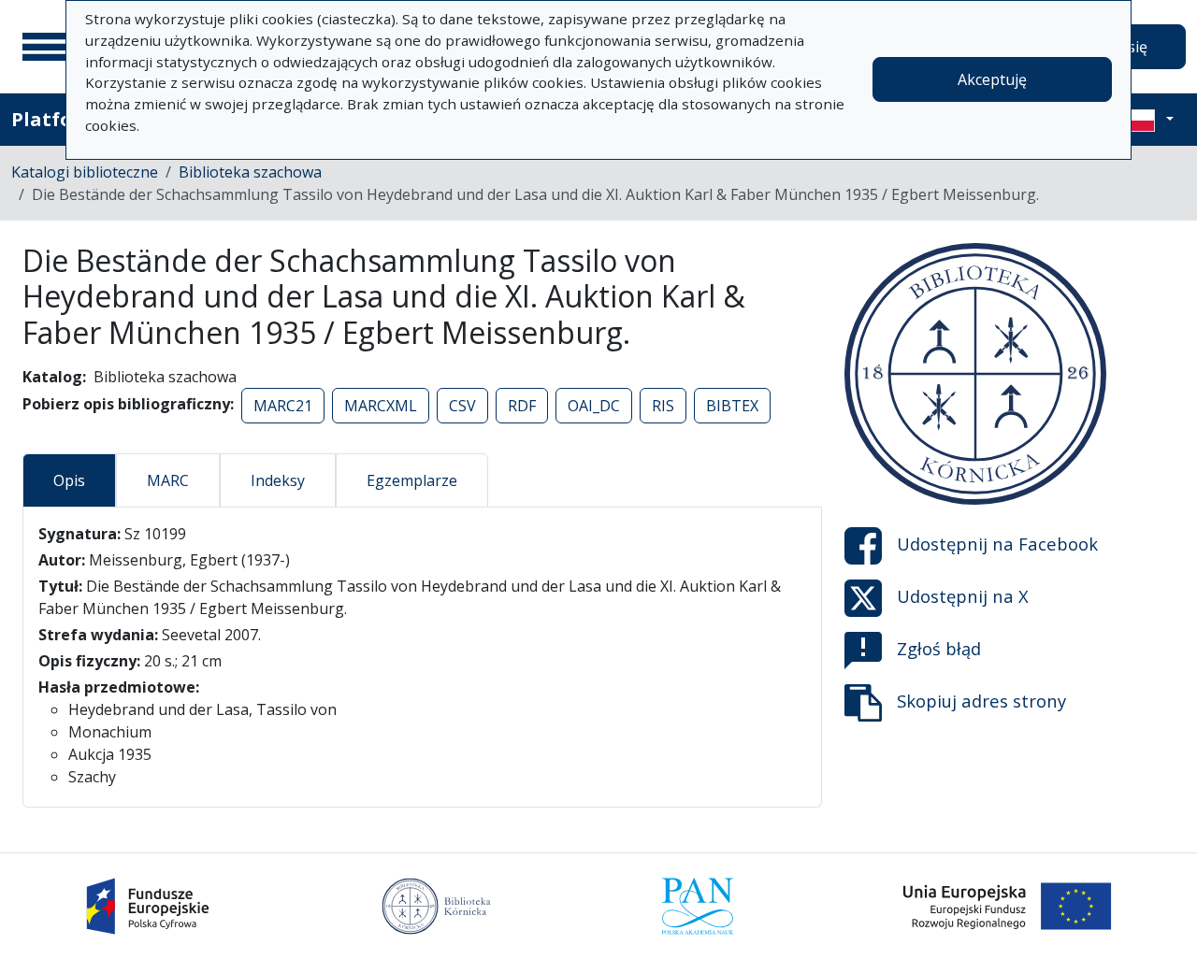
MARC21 (282, 405)
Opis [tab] (69, 480)
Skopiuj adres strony (981, 700)
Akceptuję (992, 79)
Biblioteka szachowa (250, 172)
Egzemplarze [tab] (412, 480)
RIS (663, 405)
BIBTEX (732, 405)
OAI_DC (594, 405)
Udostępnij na (997, 543)
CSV (462, 405)
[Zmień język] (1147, 119)
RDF (522, 405)
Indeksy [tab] (278, 480)
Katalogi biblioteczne (84, 172)
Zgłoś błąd (939, 648)
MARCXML (380, 405)
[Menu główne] (45, 46)
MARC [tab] (168, 480)
